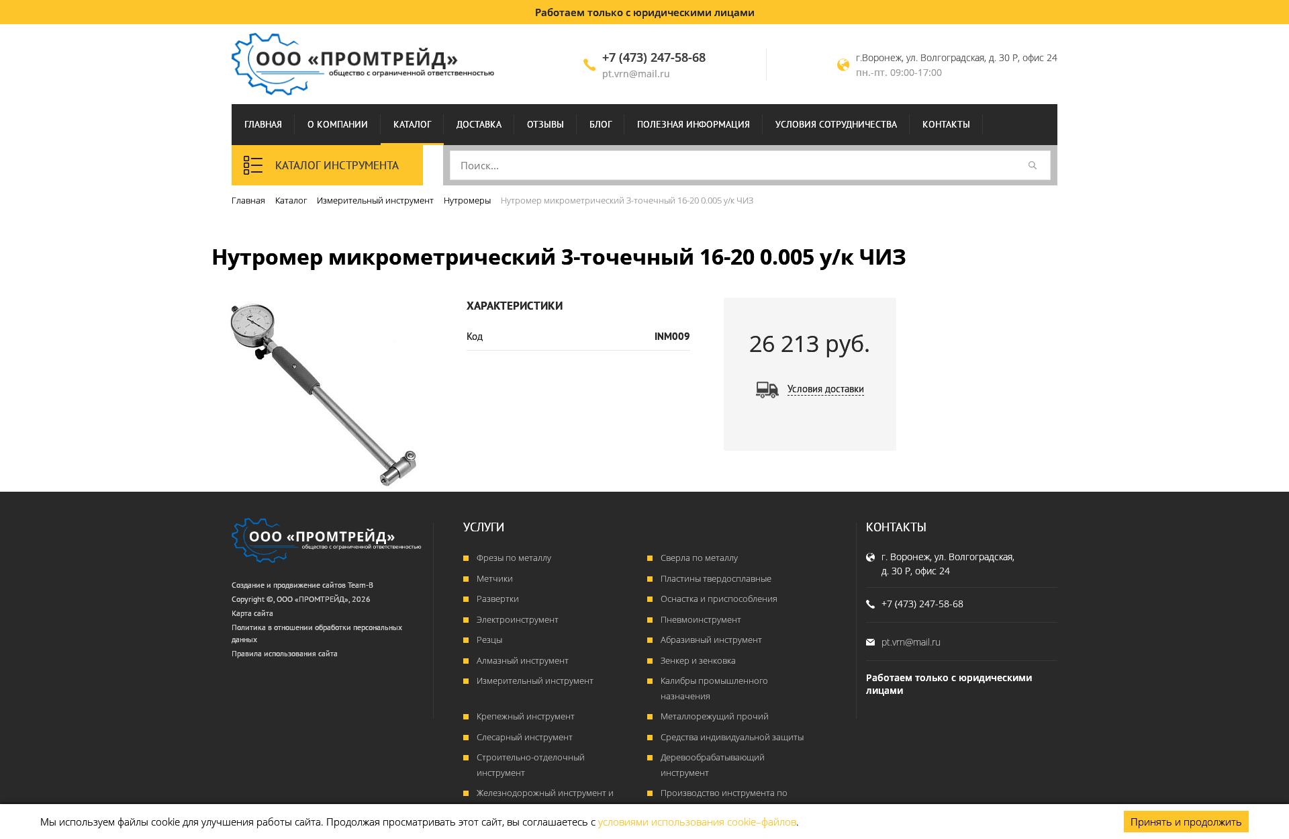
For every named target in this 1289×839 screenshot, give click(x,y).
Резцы (489, 639)
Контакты (946, 124)
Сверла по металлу (699, 557)
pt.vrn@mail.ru (636, 73)
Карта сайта (252, 613)
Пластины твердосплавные (716, 578)
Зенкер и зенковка (698, 660)
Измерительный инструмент (535, 680)
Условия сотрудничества (836, 124)
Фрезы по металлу (514, 557)
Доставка (479, 124)
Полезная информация (693, 124)
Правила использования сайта (285, 653)
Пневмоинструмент (701, 619)
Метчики (495, 578)
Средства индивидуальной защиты (732, 737)
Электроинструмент (518, 619)
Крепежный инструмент (526, 716)
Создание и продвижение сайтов (289, 585)
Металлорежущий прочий (715, 716)
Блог (600, 124)
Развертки (498, 598)
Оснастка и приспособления (719, 598)
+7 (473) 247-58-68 (654, 57)
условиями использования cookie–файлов (697, 821)
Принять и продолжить (1186, 821)
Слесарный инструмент (525, 737)
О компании (337, 124)
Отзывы (545, 124)
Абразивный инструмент (711, 639)
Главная (263, 124)
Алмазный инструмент (523, 660)
